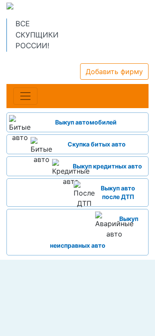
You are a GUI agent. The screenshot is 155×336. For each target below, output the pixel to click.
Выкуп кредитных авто (107, 166)
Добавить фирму (114, 71)
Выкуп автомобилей (86, 122)
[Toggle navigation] (25, 96)
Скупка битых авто (97, 144)
